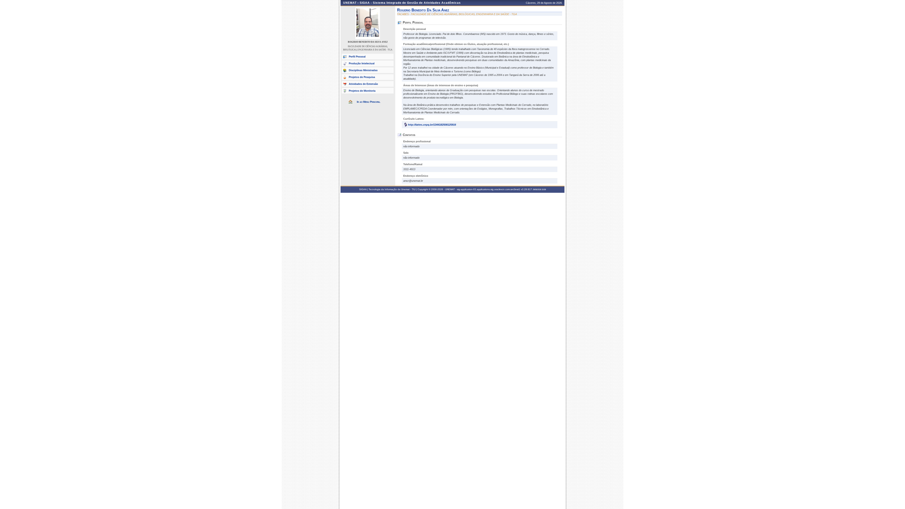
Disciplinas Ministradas (363, 70)
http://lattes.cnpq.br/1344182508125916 (432, 124)
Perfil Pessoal (357, 56)
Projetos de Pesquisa (362, 77)
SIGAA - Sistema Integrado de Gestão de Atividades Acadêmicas (410, 2)
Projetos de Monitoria (362, 90)
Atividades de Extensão (363, 83)
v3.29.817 (526, 189)
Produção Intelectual (361, 63)
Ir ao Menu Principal (368, 101)
